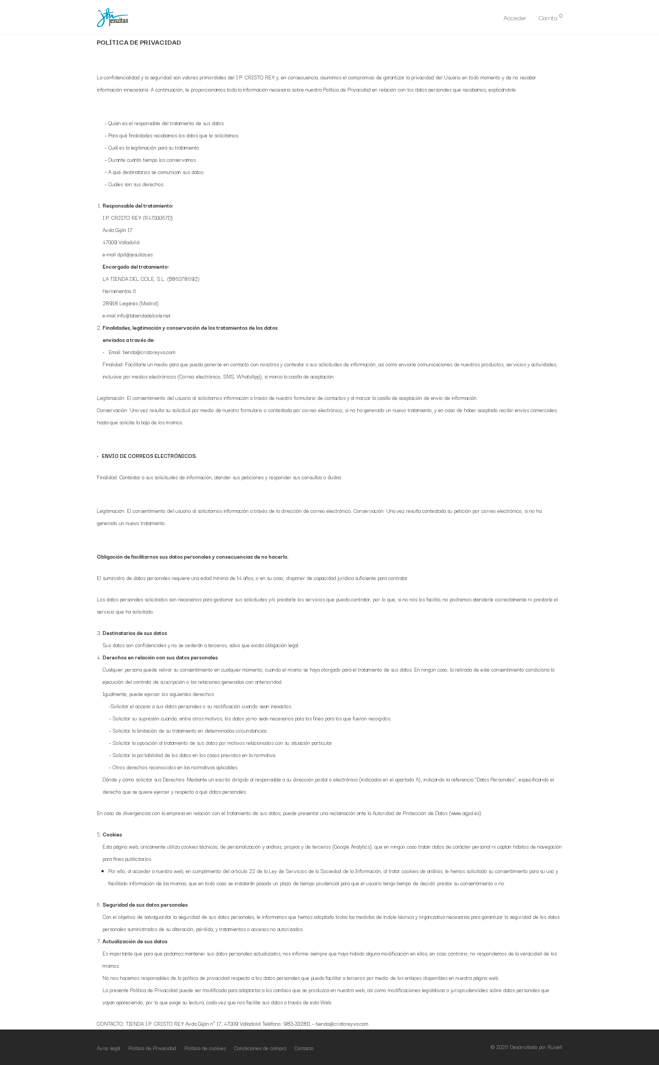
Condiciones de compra (260, 1048)
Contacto (304, 1048)
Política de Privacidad (152, 1048)
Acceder (515, 17)
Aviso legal (108, 1048)
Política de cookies (205, 1048)
